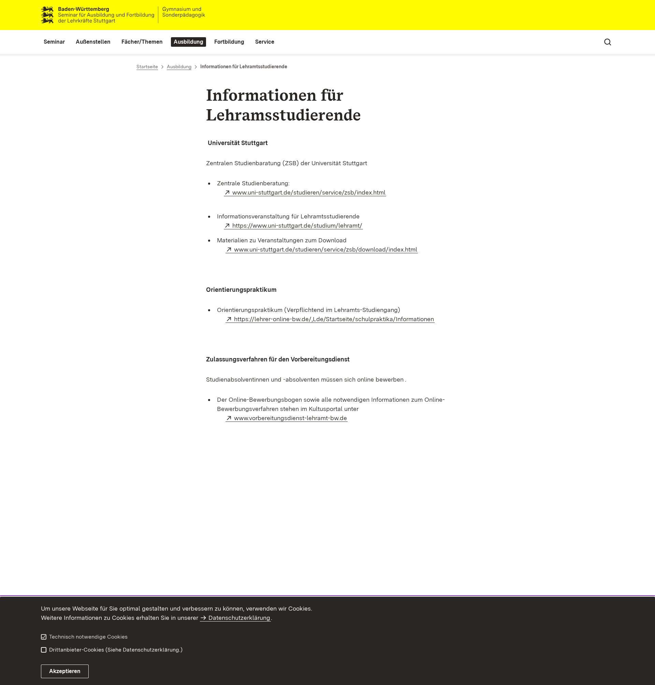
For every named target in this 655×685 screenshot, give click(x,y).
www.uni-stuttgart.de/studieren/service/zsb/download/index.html (326, 249)
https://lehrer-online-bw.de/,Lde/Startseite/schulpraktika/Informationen (334, 319)
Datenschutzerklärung (239, 617)
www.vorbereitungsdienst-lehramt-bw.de (291, 418)
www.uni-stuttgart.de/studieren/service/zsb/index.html (309, 192)
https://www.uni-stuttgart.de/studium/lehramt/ (297, 225)
